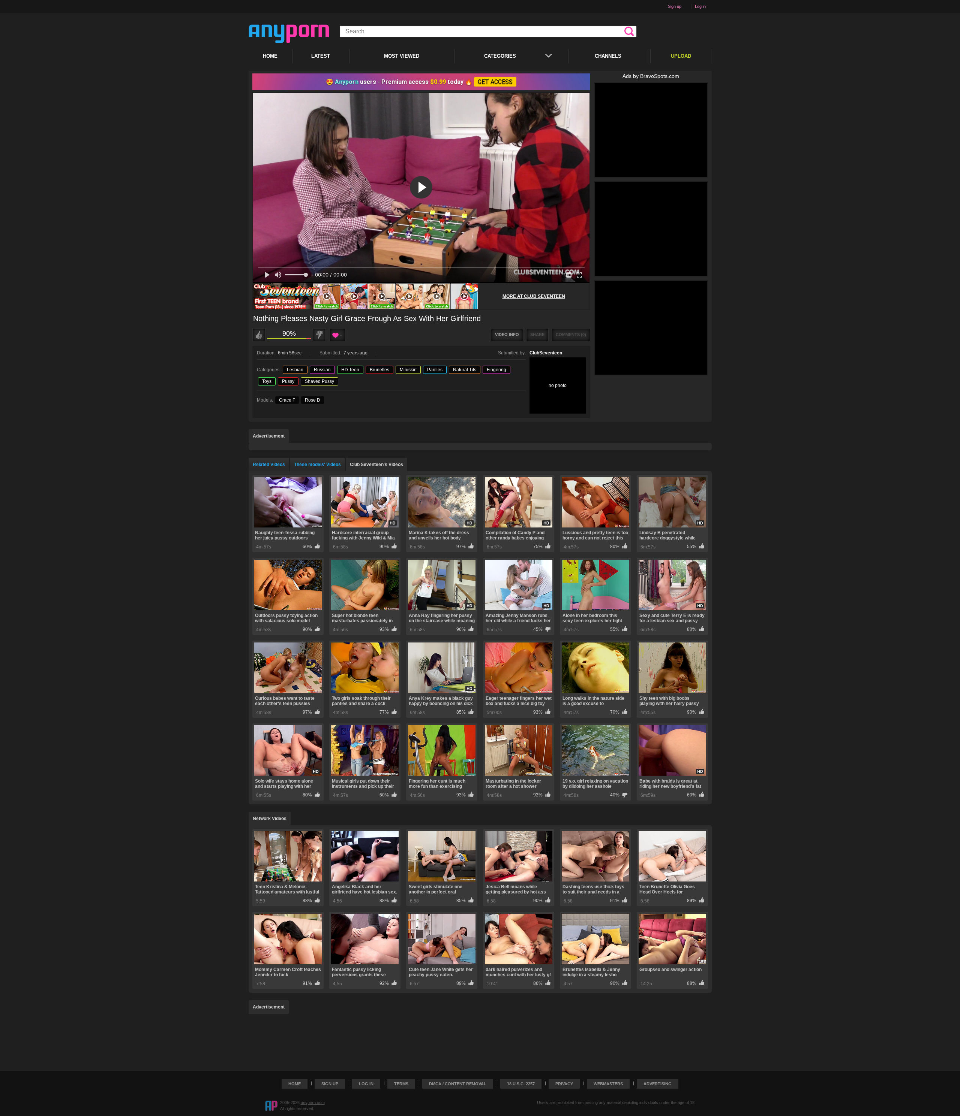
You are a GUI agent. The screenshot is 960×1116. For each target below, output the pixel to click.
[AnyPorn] (289, 33)
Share (537, 334)
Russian (322, 369)
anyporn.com (313, 1102)
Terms (401, 1084)
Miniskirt (408, 369)
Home (270, 56)
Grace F (287, 400)
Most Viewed (401, 56)
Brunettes (379, 369)
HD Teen (350, 369)
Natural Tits (464, 369)
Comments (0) (571, 334)
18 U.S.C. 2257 (521, 1084)
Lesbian (295, 369)
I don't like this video (319, 334)
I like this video (259, 334)
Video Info (507, 334)
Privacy (564, 1084)
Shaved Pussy (319, 381)
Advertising (658, 1084)
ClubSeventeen (546, 353)
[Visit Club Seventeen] (365, 296)
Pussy (288, 381)
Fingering (496, 369)
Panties (434, 369)
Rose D (312, 400)
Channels (608, 56)
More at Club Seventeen (533, 296)
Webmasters (608, 1084)
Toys (267, 381)
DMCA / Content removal (457, 1084)
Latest (320, 56)
